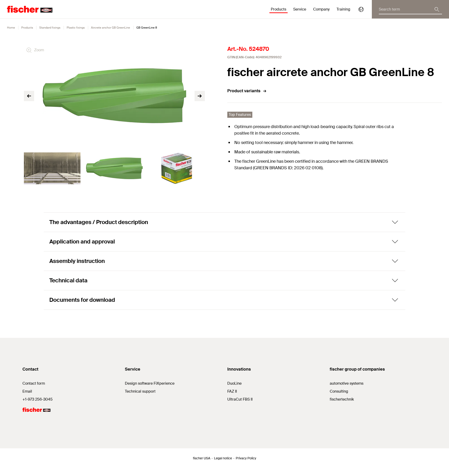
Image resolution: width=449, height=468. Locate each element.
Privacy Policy (246, 458)
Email (27, 391)
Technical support (140, 391)
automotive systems (346, 383)
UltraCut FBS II (240, 399)
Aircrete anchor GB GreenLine (110, 27)
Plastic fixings (76, 27)
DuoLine (234, 383)
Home (11, 27)
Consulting (339, 391)
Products (27, 27)
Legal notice (223, 458)
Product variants (244, 91)
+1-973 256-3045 (37, 399)
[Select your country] (361, 9)
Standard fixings (49, 27)
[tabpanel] (52, 168)
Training (343, 9)
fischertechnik (342, 399)
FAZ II (232, 391)
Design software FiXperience (149, 383)
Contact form (33, 383)
